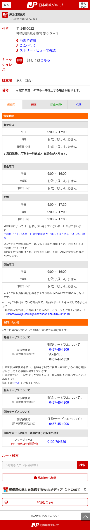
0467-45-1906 (59, 349)
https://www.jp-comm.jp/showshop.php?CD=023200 (38, 314)
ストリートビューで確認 (38, 50)
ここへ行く (28, 45)
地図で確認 (28, 40)
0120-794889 (56, 441)
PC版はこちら (45, 502)
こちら (45, 60)
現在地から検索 (47, 477)
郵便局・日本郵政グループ (45, 5)
